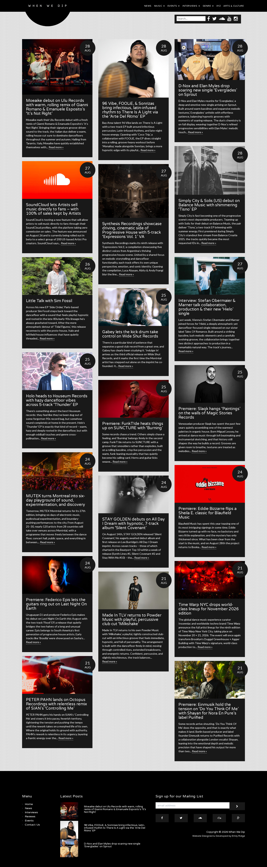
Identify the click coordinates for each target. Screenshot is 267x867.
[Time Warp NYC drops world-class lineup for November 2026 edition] (210, 580)
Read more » (56, 147)
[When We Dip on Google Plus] (238, 818)
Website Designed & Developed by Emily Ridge (218, 836)
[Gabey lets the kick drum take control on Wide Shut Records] (133, 307)
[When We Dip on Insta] (236, 18)
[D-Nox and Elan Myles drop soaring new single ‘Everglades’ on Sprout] (210, 59)
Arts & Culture (233, 6)
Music (158, 6)
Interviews (190, 6)
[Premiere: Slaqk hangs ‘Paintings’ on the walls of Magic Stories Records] (210, 384)
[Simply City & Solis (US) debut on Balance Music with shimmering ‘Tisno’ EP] (210, 170)
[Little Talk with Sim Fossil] (57, 276)
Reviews (30, 816)
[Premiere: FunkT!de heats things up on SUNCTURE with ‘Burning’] (133, 399)
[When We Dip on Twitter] (214, 18)
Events (173, 6)
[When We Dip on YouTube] (229, 18)
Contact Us (32, 824)
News (147, 6)
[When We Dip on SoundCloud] (222, 18)
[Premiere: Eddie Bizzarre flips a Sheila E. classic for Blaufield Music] (210, 484)
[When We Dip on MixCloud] (219, 818)
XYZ (218, 6)
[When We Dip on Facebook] (208, 18)
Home (29, 804)
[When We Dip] (47, 14)
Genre (207, 6)
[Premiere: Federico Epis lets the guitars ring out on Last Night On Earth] (57, 575)
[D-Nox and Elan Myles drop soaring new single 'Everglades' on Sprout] (69, 848)
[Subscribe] (237, 806)
